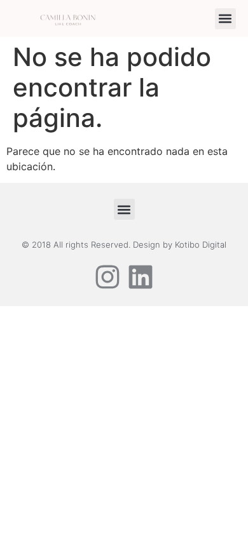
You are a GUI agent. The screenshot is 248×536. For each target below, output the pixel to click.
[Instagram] (107, 277)
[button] (225, 18)
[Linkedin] (140, 277)
